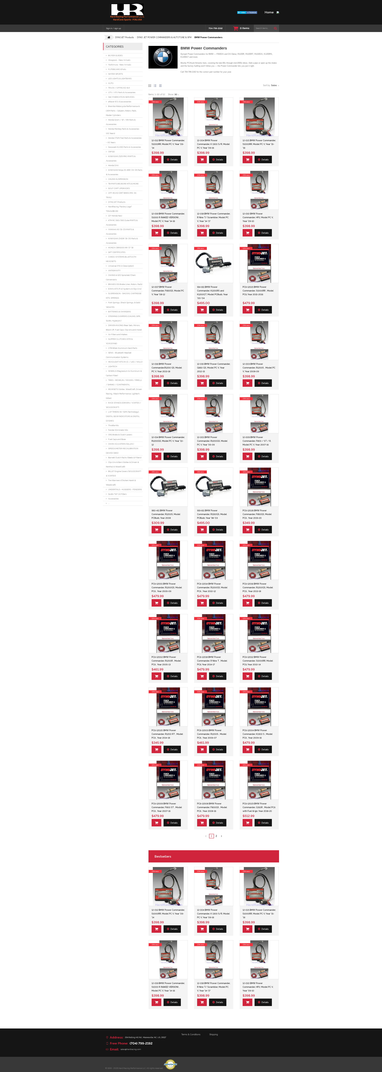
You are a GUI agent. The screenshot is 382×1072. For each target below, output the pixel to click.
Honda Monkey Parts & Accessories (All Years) (122, 131)
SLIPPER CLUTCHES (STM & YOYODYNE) (119, 341)
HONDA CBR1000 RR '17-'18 (120, 247)
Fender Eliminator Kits (118, 430)
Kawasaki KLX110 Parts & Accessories (124, 147)
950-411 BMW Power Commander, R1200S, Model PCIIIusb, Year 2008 (166, 514)
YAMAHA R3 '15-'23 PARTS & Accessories (120, 231)
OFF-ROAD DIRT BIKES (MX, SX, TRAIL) (121, 195)
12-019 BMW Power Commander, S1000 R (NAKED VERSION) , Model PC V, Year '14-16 (168, 217)
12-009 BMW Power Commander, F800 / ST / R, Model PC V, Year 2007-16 (257, 441)
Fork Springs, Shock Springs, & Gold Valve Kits (123, 304)
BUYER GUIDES (115, 55)
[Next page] (221, 836)
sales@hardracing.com (130, 1049)
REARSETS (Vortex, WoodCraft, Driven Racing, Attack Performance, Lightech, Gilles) (124, 393)
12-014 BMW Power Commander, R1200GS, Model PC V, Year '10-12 (168, 441)
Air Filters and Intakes (117, 334)
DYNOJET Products (116, 202)
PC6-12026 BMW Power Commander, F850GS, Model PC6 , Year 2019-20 (257, 514)
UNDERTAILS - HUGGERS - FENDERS (125, 489)
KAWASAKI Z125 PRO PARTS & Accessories (120, 158)
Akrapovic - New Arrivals (119, 60)
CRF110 (111, 152)
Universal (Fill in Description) (121, 266)
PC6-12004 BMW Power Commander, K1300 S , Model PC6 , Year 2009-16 (257, 734)
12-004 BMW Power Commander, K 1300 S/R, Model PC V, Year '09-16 (213, 144)
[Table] (160, 85)
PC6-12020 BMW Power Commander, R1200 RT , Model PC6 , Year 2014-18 (167, 734)
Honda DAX (113, 165)
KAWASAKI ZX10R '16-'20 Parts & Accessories (122, 240)
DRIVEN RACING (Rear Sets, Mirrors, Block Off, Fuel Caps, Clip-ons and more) (124, 327)
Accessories (113, 499)
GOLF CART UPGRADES (119, 188)
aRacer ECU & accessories (119, 102)
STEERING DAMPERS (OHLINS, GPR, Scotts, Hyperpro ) (123, 318)
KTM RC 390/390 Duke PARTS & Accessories (122, 222)
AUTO (111, 83)
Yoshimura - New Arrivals (119, 65)
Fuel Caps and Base (117, 439)
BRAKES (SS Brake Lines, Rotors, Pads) (125, 284)
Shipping (213, 1034)
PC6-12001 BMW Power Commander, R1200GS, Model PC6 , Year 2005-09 (167, 587)
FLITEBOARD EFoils (117, 69)
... (109, 503)
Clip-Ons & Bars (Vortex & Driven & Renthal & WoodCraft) (122, 464)
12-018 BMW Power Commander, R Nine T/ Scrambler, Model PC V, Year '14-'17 (213, 217)
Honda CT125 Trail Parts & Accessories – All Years (123, 140)
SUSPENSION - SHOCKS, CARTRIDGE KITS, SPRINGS (123, 295)
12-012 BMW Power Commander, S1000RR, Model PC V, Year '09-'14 (168, 144)
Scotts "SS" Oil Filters (117, 494)
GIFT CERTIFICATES (116, 252)
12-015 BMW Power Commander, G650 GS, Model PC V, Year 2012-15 (213, 368)
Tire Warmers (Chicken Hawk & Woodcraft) (121, 482)
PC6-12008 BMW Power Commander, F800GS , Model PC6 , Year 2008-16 (212, 807)
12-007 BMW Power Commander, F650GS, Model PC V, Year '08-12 (168, 291)
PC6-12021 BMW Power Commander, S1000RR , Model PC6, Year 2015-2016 (258, 291)
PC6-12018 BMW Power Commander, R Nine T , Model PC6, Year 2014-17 (212, 661)
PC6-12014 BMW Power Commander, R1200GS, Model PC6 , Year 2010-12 (212, 587)
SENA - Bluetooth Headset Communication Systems (118, 355)
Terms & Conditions (190, 1034)
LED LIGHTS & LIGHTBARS (119, 78)
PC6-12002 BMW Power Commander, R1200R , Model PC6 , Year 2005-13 (166, 661)
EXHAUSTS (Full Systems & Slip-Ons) (124, 289)
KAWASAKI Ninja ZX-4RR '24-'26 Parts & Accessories (124, 172)
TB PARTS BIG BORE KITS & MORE (123, 184)
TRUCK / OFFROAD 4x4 (119, 88)
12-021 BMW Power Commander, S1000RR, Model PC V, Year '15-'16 (259, 144)
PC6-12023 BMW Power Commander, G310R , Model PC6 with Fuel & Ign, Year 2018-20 (259, 807)
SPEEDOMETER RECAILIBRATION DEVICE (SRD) (122, 450)
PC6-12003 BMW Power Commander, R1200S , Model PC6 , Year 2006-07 (211, 734)
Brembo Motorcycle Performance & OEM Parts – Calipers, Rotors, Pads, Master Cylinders (123, 110)
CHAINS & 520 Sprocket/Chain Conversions (121, 277)
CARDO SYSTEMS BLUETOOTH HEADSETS (121, 259)
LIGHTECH (112, 366)
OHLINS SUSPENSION (118, 179)
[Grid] (149, 85)
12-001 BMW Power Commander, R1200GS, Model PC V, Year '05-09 (212, 441)
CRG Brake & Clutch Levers (120, 435)
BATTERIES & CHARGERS (119, 312)
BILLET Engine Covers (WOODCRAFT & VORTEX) (123, 473)
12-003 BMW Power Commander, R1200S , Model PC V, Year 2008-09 (259, 368)
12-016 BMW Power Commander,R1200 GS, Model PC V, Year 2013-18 (167, 368)
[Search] (275, 28)
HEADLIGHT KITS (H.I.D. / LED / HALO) (125, 362)
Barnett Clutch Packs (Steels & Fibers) (124, 457)
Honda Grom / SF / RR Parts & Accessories (120, 122)
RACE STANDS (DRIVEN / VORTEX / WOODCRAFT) (123, 405)
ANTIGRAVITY (114, 270)
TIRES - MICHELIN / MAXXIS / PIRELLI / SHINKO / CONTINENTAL (124, 382)
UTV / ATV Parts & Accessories (121, 92)
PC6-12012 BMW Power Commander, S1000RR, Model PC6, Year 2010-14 (258, 661)
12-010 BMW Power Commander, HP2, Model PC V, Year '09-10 (258, 217)
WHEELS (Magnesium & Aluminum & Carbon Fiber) (124, 373)
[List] (155, 85)
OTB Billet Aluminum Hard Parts (122, 348)
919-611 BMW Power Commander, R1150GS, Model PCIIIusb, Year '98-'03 (212, 514)
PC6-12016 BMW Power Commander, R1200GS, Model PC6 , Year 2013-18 (258, 587)
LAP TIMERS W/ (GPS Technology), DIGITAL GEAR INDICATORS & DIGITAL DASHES (123, 416)
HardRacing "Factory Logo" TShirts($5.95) (119, 209)
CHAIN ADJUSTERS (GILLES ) (121, 444)
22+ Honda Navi (115, 216)
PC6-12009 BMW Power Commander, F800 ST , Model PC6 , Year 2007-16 (167, 807)
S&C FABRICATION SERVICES (121, 97)
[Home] (127, 9)
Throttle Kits (113, 425)
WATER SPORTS (115, 74)
